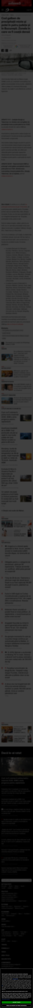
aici (2, 985)
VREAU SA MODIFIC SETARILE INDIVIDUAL (16, 1005)
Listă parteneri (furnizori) (6, 999)
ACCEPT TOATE (16, 1002)
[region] (16, 988)
